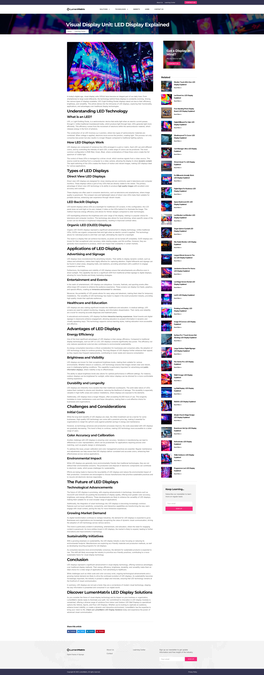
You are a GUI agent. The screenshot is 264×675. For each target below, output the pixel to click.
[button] (71, 631)
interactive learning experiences (120, 316)
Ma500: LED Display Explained (185, 402)
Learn (147, 9)
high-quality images (125, 186)
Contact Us (158, 9)
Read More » (178, 87)
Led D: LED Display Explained (184, 295)
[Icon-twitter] (179, 9)
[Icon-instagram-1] (183, 9)
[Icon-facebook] (175, 9)
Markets (136, 9)
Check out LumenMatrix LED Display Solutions (104, 610)
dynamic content (145, 161)
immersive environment (101, 289)
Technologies (120, 9)
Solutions (104, 9)
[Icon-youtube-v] (186, 9)
